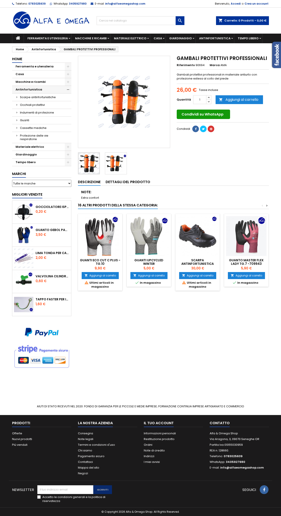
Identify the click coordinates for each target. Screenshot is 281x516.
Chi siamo (85, 450)
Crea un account (256, 3)
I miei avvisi (152, 462)
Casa (158, 38)
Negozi (83, 473)
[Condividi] (195, 129)
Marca (215, 65)
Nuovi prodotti (22, 439)
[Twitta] (203, 129)
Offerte (17, 433)
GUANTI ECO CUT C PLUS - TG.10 (100, 262)
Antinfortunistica (215, 38)
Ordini (148, 445)
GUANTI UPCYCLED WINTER (148, 262)
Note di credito (154, 450)
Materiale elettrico (130, 38)
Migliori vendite (27, 194)
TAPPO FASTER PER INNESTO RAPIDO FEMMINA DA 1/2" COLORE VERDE (52, 299)
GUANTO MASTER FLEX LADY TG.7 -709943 (246, 262)
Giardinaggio (180, 38)
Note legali (85, 439)
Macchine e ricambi (91, 38)
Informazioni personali (160, 433)
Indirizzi (149, 456)
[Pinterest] (211, 129)
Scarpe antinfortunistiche (38, 97)
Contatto (220, 423)
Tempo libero (248, 38)
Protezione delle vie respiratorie (34, 137)
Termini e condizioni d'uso (96, 445)
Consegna (85, 433)
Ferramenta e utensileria (47, 38)
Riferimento (186, 65)
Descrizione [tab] (89, 181)
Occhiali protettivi (32, 105)
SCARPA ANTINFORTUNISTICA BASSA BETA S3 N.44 (197, 263)
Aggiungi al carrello (238, 99)
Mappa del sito (88, 467)
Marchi (19, 173)
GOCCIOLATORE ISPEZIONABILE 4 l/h (52, 207)
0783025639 (37, 3)
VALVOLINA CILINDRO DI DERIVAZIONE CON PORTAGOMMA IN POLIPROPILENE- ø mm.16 (52, 276)
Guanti (24, 120)
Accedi (236, 3)
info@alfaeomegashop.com (125, 3)
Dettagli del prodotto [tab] (128, 181)
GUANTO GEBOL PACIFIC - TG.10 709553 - (52, 230)
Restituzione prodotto (159, 439)
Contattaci (85, 462)
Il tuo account (159, 423)
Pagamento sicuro (91, 456)
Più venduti (19, 445)
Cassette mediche (33, 128)
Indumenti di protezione (37, 112)
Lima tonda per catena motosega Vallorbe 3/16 (52, 253)
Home (17, 58)
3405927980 (77, 3)
